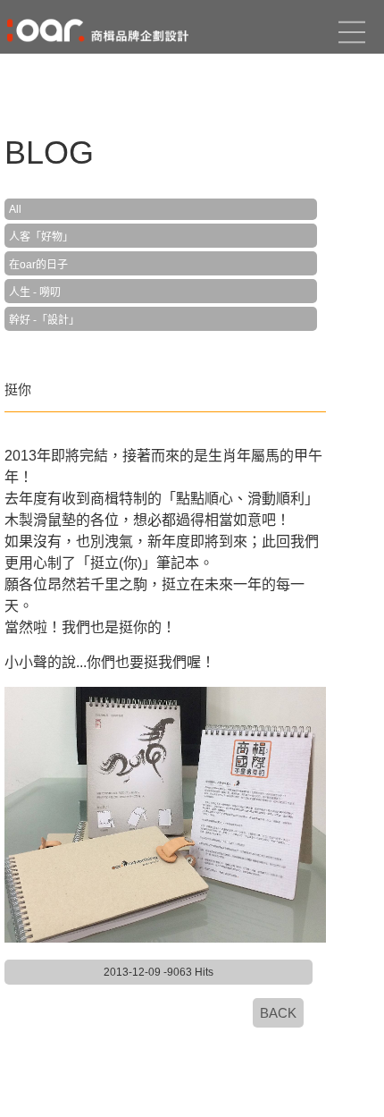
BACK (278, 1012)
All (15, 209)
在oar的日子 (38, 264)
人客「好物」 (41, 237)
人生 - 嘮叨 (35, 292)
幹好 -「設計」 (44, 320)
